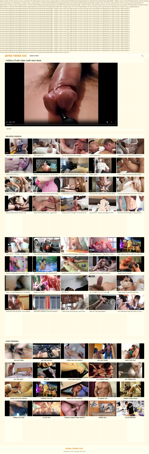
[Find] (142, 55)
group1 (9, 129)
